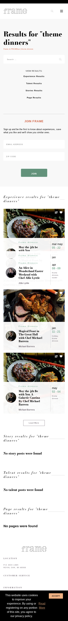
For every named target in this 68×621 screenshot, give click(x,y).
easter (54, 278)
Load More (34, 423)
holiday (55, 336)
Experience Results (34, 76)
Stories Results (34, 90)
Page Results (34, 98)
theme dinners (55, 274)
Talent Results (34, 83)
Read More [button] (42, 605)
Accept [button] (56, 596)
